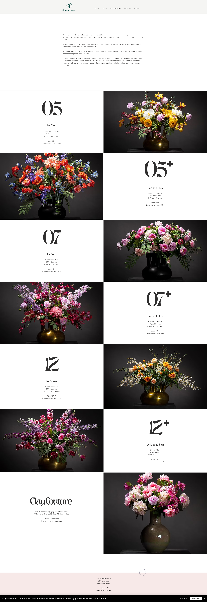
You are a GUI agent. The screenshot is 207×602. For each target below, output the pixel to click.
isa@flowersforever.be (103, 590)
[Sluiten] (204, 598)
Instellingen (183, 598)
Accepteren (196, 598)
